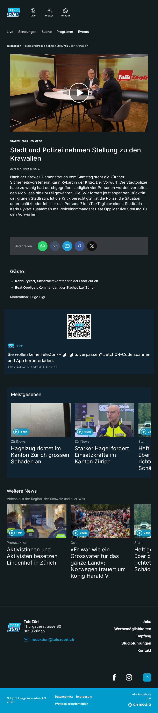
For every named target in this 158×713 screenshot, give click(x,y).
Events (83, 32)
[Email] (67, 246)
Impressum (84, 696)
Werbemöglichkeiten (132, 629)
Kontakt (144, 650)
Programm (65, 32)
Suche (47, 32)
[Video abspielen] (79, 93)
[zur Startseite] (13, 12)
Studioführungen (136, 643)
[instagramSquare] (129, 677)
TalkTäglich (14, 45)
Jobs (147, 621)
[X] (92, 246)
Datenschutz (64, 696)
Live (10, 32)
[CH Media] (139, 704)
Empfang (143, 636)
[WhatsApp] (43, 246)
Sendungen (27, 32)
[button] (55, 246)
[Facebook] (80, 246)
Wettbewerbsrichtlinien (71, 703)
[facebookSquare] (114, 677)
